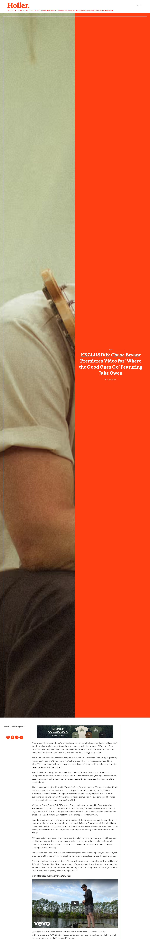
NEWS (20, 10)
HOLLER (10, 10)
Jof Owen (112, 379)
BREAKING (29, 10)
